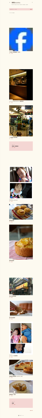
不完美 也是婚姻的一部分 (14, 52)
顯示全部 (31, 9)
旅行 (18, 4)
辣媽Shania (16, 3)
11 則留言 (14, 404)
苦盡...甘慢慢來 (15, 146)
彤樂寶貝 (24, 4)
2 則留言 (14, 147)
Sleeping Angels (13, 200)
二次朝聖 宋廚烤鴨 (13, 137)
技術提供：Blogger (21, 415)
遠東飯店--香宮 (12, 394)
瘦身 (15, 4)
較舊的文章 (31, 410)
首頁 (12, 4)
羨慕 (13, 403)
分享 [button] (9, 53)
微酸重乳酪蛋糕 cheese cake (16, 376)
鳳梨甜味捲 (11, 220)
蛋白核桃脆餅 (12, 317)
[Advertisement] (21, 61)
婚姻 (20, 4)
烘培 (13, 4)
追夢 (17, 4)
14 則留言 (12, 53)
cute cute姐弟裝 (13, 355)
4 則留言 (12, 102)
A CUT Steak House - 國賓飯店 (16, 101)
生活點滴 (27, 4)
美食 (21, 4)
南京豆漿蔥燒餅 (12, 296)
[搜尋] (32, 2)
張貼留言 (12, 297)
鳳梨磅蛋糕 (11, 260)
